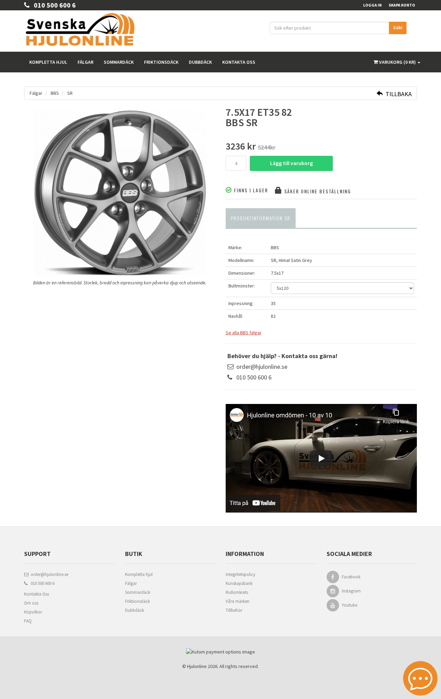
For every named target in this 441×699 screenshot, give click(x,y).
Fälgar (85, 62)
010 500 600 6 (53, 5)
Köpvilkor (33, 612)
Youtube (349, 605)
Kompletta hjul (48, 62)
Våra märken (237, 601)
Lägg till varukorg (291, 163)
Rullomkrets (237, 592)
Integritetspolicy (240, 574)
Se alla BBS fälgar (243, 333)
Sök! (397, 27)
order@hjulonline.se (261, 367)
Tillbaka (397, 94)
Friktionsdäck (161, 62)
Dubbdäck (200, 62)
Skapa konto (402, 5)
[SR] (119, 193)
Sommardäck (119, 62)
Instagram (351, 591)
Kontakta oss (238, 62)
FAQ (28, 621)
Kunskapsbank (239, 583)
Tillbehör (234, 610)
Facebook (351, 577)
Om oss (31, 603)
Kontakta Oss (36, 594)
